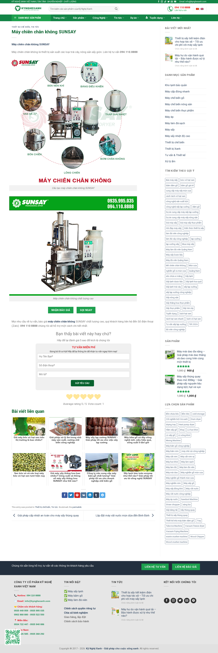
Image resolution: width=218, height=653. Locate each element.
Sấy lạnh (189, 276)
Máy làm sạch (187, 462)
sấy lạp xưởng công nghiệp (178, 292)
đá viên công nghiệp (175, 329)
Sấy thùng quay (187, 510)
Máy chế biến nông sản (178, 104)
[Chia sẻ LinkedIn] (90, 495)
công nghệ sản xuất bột (177, 201)
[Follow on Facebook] (159, 2)
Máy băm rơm (172, 451)
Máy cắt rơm (171, 456)
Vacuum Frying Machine (177, 531)
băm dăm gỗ (172, 185)
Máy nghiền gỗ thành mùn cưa (180, 478)
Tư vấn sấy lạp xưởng (176, 324)
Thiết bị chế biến (21, 27)
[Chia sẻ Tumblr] (96, 495)
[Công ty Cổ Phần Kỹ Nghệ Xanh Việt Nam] (197, 8)
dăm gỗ (196, 207)
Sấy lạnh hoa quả (193, 281)
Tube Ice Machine (174, 526)
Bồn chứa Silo (172, 414)
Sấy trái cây (188, 308)
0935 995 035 (37, 610)
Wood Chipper (197, 536)
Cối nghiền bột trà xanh (177, 419)
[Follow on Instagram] (162, 2)
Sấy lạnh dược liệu (174, 281)
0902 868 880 (21, 614)
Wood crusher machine (176, 542)
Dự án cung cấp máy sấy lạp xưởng (182, 212)
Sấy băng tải (171, 510)
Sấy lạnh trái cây (173, 287)
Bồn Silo (185, 414)
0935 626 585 (21, 634)
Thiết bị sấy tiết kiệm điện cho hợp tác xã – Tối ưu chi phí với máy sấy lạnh (190, 41)
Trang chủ (58, 17)
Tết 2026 (193, 324)
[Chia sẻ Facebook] (65, 495)
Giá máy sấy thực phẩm (191, 223)
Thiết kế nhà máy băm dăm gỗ (180, 520)
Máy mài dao (172, 472)
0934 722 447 (21, 624)
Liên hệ (175, 17)
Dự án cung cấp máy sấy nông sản (182, 217)
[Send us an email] (172, 2)
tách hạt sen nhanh (175, 319)
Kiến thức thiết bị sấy (194, 228)
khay (182, 430)
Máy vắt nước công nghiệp (178, 494)
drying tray (171, 424)
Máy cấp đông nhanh (177, 91)
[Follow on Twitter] (169, 2)
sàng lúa (187, 504)
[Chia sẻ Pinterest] (77, 495)
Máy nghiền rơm (173, 483)
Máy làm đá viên (187, 467)
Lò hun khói (192, 430)
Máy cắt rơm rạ (187, 456)
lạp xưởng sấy (172, 244)
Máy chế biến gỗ (174, 97)
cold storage (198, 414)
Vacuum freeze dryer (194, 526)
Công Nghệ (99, 17)
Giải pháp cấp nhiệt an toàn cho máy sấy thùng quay (48, 515)
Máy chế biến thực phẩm (179, 110)
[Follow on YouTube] (175, 2)
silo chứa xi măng (174, 276)
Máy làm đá (171, 467)
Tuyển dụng (171, 313)
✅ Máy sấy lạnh (73, 591)
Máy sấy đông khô (174, 488)
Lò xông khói (184, 435)
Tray (199, 520)
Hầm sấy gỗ (171, 430)
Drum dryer (196, 419)
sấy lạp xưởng (190, 287)
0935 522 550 (37, 614)
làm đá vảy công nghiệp (177, 239)
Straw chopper (173, 504)
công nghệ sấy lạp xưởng (177, 207)
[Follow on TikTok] (165, 2)
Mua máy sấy (188, 244)
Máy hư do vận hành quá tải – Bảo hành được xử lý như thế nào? (190, 58)
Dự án (133, 17)
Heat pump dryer (186, 424)
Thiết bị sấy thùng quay (177, 515)
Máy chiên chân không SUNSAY (30, 44)
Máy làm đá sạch (175, 123)
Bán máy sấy (171, 180)
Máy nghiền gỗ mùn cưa (192, 472)
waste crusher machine (176, 536)
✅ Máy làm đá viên (75, 600)
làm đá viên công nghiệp (177, 233)
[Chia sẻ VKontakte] (83, 495)
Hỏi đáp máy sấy (173, 228)
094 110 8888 (182, 7)
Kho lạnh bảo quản (176, 85)
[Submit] (116, 9)
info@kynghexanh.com (37, 601)
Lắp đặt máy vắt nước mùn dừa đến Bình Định (123, 515)
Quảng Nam (194, 271)
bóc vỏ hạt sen (187, 180)
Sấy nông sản (172, 297)
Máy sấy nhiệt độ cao (177, 136)
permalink (77, 507)
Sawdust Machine (189, 499)
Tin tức (118, 17)
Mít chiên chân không (176, 265)
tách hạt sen (185, 313)
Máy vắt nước (192, 488)
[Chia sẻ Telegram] (102, 495)
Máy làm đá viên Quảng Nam (179, 249)
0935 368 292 (37, 634)
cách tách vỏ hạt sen (175, 196)
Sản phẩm (78, 17)
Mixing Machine (173, 440)
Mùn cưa (193, 265)
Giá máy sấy (171, 223)
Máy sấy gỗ (189, 483)
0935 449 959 (21, 610)
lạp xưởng (195, 239)
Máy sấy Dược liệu (174, 255)
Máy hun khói (172, 462)
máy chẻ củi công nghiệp (193, 451)
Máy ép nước (172, 499)
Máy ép (169, 116)
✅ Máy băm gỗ (73, 595)
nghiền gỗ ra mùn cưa (176, 271)
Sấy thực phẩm (173, 308)
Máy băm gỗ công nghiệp (178, 446)
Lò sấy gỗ (170, 435)
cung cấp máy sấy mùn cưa (178, 191)
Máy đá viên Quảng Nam (177, 260)
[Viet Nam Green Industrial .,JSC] (202, 8)
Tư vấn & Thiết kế (175, 155)
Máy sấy (170, 129)
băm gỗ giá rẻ (187, 185)
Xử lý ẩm (170, 161)
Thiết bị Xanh (172, 148)
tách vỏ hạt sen (194, 319)
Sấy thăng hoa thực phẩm (178, 303)
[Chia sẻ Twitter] (71, 495)
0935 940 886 (37, 624)
